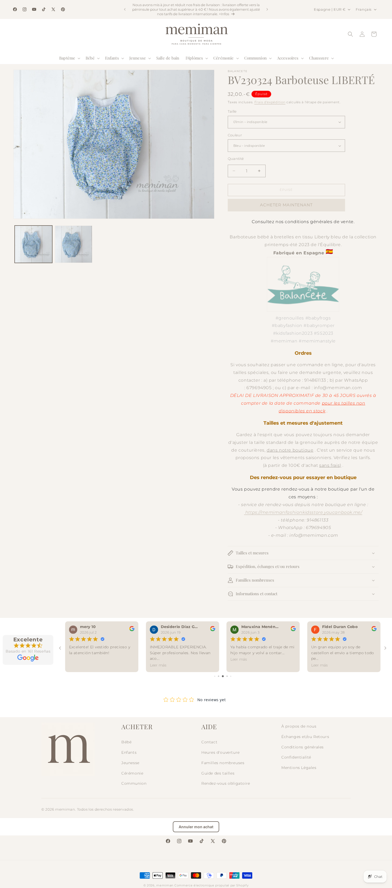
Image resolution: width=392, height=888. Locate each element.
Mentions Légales (299, 767)
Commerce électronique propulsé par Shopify (211, 885)
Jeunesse (130, 762)
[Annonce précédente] (125, 9)
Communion (133, 783)
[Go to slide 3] (223, 676)
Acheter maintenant (286, 204)
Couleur (235, 135)
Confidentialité (296, 757)
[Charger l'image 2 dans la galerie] (74, 244)
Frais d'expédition (270, 102)
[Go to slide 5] (230, 676)
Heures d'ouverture (220, 752)
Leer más (158, 665)
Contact (209, 742)
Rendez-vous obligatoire (225, 783)
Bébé (126, 742)
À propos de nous (299, 726)
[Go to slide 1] (214, 676)
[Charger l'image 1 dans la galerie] (33, 244)
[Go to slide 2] (218, 676)
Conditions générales (302, 747)
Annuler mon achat (196, 826)
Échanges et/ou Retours (305, 736)
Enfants (129, 752)
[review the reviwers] (131, 630)
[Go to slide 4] (227, 676)
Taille (232, 111)
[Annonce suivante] (267, 9)
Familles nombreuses (222, 762)
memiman (164, 885)
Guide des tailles (217, 773)
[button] (69, 58)
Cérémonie (132, 773)
